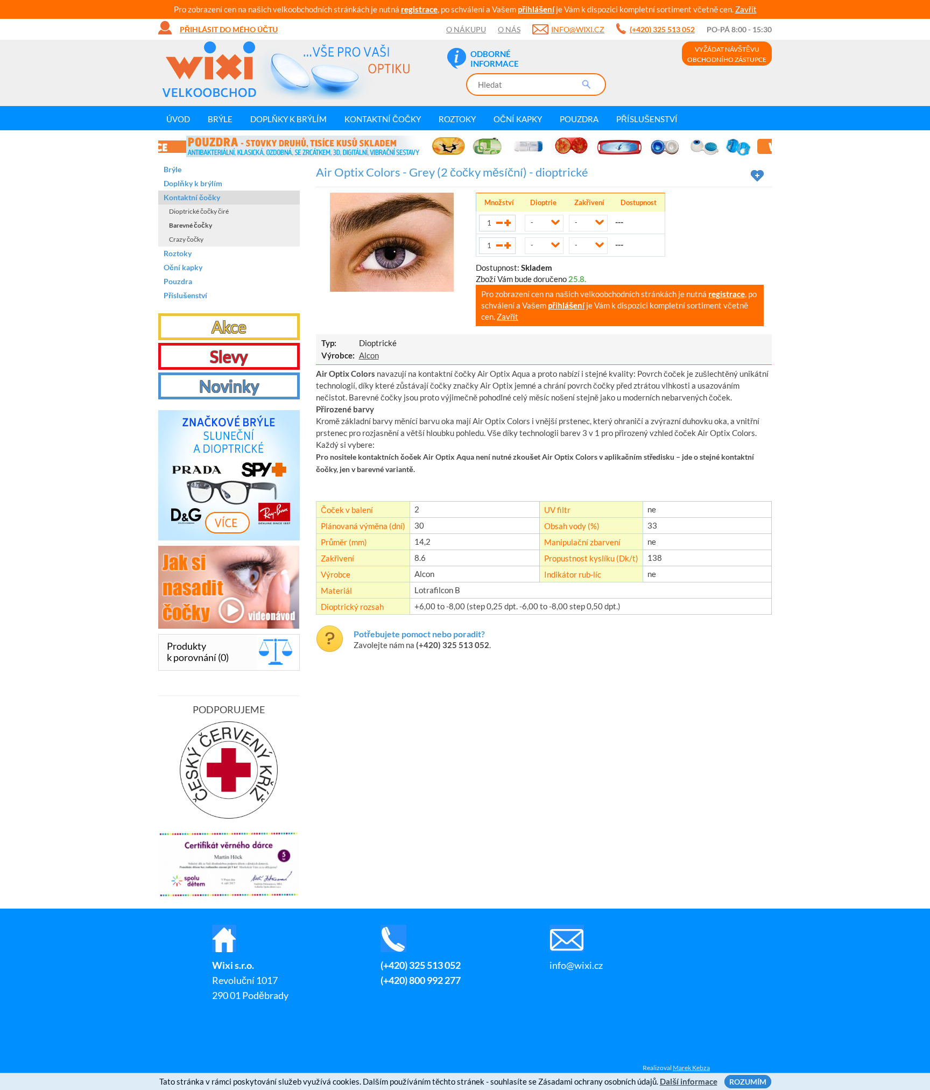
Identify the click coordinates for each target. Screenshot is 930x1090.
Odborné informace (494, 58)
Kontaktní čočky (382, 119)
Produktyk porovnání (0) (198, 651)
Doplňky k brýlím (288, 119)
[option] (465, 146)
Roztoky (457, 119)
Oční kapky (518, 119)
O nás (509, 29)
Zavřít (746, 9)
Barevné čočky (190, 225)
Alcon (369, 355)
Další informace (688, 1081)
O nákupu (466, 29)
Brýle (220, 119)
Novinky (229, 386)
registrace (419, 9)
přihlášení (536, 9)
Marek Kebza (691, 1068)
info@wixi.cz (577, 29)
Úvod (178, 119)
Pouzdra (579, 119)
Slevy (229, 356)
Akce (229, 326)
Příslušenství (647, 119)
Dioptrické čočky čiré (199, 211)
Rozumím (747, 1081)
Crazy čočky (186, 239)
